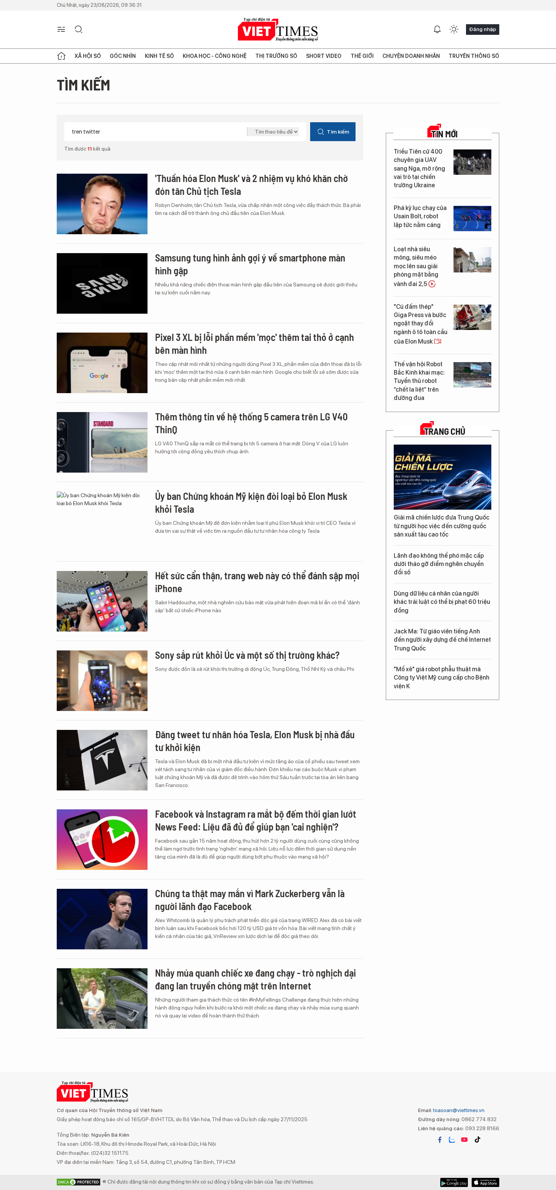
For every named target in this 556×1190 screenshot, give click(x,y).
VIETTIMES (278, 30)
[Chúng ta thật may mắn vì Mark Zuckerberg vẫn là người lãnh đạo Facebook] (102, 919)
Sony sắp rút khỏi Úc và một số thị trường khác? (247, 655)
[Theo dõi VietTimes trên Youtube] (464, 1139)
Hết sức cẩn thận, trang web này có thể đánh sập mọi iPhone (257, 581)
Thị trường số (276, 56)
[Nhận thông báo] (437, 29)
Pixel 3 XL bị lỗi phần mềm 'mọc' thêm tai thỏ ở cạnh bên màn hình (254, 343)
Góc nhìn (123, 56)
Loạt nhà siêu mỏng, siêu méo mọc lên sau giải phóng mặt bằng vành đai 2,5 (416, 267)
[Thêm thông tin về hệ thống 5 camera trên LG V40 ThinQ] (102, 442)
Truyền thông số (474, 56)
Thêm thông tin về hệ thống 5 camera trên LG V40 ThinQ (251, 423)
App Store (454, 1182)
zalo (452, 1140)
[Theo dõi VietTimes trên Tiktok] (477, 1139)
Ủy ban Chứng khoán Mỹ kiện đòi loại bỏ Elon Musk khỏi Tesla (251, 502)
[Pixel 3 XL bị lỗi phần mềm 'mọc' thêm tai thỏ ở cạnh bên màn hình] (102, 363)
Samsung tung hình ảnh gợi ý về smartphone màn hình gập (250, 264)
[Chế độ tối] (453, 29)
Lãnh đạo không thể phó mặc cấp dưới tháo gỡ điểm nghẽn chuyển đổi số (439, 564)
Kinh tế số (159, 56)
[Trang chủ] (61, 56)
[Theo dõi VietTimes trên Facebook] (440, 1140)
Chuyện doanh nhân (411, 56)
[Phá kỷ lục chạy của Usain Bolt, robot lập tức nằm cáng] (472, 218)
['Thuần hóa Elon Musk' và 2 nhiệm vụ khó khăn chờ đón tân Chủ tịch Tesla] (102, 204)
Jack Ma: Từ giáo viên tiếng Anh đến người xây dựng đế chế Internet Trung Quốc (442, 640)
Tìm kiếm (338, 132)
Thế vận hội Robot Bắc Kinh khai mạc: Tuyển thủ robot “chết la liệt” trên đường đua (419, 381)
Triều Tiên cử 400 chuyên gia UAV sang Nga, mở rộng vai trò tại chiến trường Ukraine (419, 168)
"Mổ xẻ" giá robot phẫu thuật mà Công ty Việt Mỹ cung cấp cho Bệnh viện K (441, 678)
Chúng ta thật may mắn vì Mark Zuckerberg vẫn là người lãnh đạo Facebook (250, 899)
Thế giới (362, 56)
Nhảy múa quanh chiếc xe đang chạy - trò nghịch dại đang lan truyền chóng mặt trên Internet (255, 979)
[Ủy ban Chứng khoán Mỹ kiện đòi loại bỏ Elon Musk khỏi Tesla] (102, 522)
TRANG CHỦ (444, 431)
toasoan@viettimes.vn (458, 1110)
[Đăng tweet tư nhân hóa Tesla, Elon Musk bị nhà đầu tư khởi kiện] (102, 760)
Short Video (324, 56)
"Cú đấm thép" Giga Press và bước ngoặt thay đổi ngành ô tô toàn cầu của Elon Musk (420, 324)
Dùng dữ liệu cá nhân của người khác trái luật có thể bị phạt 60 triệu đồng (442, 602)
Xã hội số (88, 56)
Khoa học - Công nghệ (215, 56)
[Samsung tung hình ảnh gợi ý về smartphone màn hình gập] (102, 283)
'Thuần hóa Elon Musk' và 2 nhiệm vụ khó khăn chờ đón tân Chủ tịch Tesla (251, 184)
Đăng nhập (482, 29)
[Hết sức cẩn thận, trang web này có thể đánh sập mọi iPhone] (102, 601)
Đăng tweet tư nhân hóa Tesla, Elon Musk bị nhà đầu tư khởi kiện (255, 740)
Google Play (485, 1182)
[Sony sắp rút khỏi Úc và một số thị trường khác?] (102, 680)
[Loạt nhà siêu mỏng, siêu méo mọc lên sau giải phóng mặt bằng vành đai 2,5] (472, 259)
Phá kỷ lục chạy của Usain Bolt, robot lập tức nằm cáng (420, 216)
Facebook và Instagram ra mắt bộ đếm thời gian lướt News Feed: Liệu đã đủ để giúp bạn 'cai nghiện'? (255, 820)
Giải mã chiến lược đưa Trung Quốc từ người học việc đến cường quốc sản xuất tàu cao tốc (441, 526)
